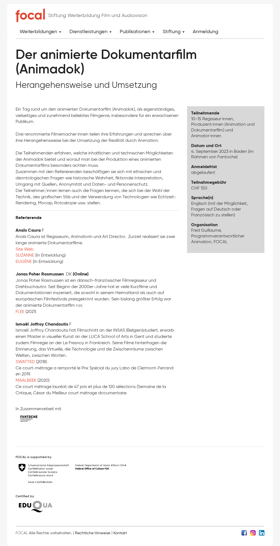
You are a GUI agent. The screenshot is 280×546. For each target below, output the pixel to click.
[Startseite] (30, 15)
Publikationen (136, 31)
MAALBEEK (26, 380)
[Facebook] (244, 532)
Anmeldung (205, 31)
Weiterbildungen (39, 31)
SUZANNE (25, 255)
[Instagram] (253, 532)
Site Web (24, 249)
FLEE (20, 311)
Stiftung (172, 31)
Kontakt (120, 533)
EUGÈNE (24, 261)
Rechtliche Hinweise (92, 533)
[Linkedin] (261, 532)
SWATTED (26, 361)
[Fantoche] (33, 420)
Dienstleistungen (89, 31)
